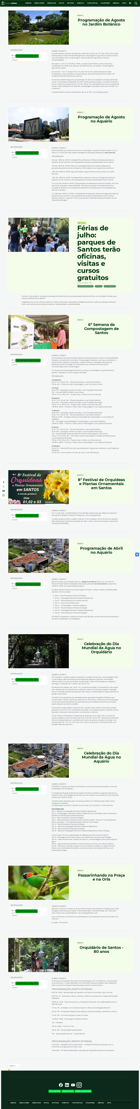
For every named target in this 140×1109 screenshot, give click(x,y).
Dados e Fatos (67, 1091)
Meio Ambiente (110, 286)
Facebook (64, 803)
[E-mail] (1, 490)
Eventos (80, 3)
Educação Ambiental (85, 286)
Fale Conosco (54, 1091)
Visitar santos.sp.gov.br (28, 360)
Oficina (98, 286)
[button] (130, 3)
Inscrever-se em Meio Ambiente (9, 1070)
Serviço (116, 3)
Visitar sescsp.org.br (26, 911)
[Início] (9, 3)
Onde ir (28, 3)
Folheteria (105, 3)
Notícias (70, 3)
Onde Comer (39, 3)
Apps (124, 3)
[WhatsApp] (1, 495)
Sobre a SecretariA (83, 1091)
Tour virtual (92, 3)
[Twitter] (1, 486)
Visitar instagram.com (27, 56)
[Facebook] (1, 482)
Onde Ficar (51, 3)
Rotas (61, 3)
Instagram (55, 803)
